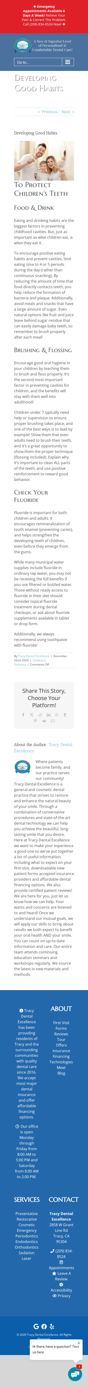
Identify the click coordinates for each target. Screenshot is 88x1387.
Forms (61, 1028)
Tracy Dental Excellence (33, 656)
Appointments (61, 1267)
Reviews (61, 1034)
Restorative (27, 1219)
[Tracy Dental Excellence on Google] (36, 1328)
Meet (61, 1067)
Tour (61, 1039)
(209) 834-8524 (41, 24)
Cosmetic (27, 1224)
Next (66, 111)
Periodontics (26, 1236)
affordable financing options (26, 1111)
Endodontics (26, 1241)
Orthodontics (26, 1247)
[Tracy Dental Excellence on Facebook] (44, 1328)
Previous (49, 111)
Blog (61, 1073)
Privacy (64, 1295)
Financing (61, 1056)
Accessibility (61, 1290)
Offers (61, 1045)
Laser (26, 1258)
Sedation (26, 1252)
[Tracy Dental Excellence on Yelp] (51, 1328)
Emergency (27, 1230)
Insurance (61, 1050)
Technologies (61, 1062)
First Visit (61, 1022)
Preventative (26, 1213)
